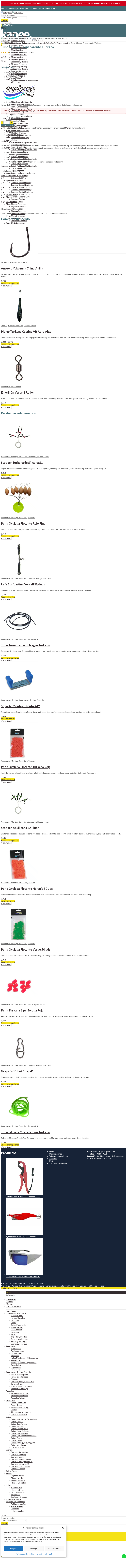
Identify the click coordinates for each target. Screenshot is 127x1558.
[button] (63, 1528)
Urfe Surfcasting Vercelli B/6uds (23, 584)
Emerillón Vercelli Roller (17, 392)
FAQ (51, 1161)
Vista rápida (6, 285)
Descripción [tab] (11, 132)
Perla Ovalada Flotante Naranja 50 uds (27, 888)
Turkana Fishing (78, 128)
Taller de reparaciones (58, 1156)
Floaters (31, 517)
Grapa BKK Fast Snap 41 (17, 1071)
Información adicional (10, 166)
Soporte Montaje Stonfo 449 (20, 706)
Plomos (4, 325)
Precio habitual (12, 73)
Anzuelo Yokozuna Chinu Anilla (22, 268)
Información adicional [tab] (15, 134)
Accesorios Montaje (9, 700)
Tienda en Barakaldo (58, 1163)
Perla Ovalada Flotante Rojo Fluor (24, 523)
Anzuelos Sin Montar (18, 262)
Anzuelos (5, 262)
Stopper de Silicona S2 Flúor (20, 828)
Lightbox (5, 40)
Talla (3, 118)
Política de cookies (22, 1554)
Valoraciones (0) (8, 175)
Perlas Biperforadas (36, 1004)
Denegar (33, 1548)
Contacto (53, 1158)
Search (4, 20)
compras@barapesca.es (22, 8)
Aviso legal (48, 1554)
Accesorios (6, 386)
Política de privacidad (36, 1554)
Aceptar (13, 1548)
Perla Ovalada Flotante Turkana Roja (25, 767)
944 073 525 (6, 8)
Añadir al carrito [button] (8, 597)
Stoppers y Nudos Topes (38, 456)
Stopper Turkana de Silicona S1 (22, 462)
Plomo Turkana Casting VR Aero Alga (26, 331)
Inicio (3, 43)
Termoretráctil (62, 43)
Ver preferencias (54, 1548)
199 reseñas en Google (24, 52)
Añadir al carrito (7, 125)
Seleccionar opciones (10, 283)
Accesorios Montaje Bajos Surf (41, 43)
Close (15, 1288)
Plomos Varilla (30, 325)
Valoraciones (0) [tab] (13, 137)
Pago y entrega (37, 1286)
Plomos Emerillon (15, 325)
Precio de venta (12, 77)
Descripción (6, 141)
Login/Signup (6, 1288)
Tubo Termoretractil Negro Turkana (25, 645)
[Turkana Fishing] (19, 100)
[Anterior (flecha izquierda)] (2, 1556)
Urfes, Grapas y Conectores (39, 578)
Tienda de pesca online (17, 43)
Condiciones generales (55, 1286)
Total (8, 79)
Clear (8, 119)
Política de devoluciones (76, 1286)
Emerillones (16, 386)
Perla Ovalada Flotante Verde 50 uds (25, 949)
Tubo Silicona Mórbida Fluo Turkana (25, 1132)
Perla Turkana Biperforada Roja (22, 1010)
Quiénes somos (55, 1154)
